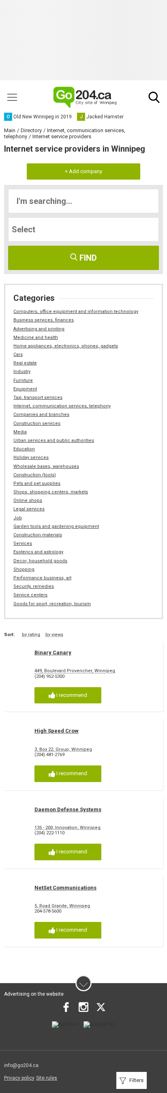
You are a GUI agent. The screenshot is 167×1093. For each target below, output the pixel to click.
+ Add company (83, 171)
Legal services (29, 509)
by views (54, 634)
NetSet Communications (65, 888)
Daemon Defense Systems (67, 809)
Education (24, 449)
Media (20, 432)
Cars (18, 354)
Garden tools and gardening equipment (56, 526)
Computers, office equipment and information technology (75, 311)
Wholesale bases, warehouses (46, 466)
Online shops (27, 500)
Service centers (30, 595)
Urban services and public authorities (53, 440)
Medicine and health (35, 337)
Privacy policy (19, 1078)
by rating (31, 634)
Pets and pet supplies (36, 483)
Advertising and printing (38, 329)
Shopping (23, 569)
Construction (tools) (34, 475)
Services (22, 543)
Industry (21, 371)
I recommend (71, 695)
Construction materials (37, 535)
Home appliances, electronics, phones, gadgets (65, 346)
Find (87, 258)
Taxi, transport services (37, 397)
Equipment (25, 389)
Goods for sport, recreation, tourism (52, 604)
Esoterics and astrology (38, 552)
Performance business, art (42, 578)
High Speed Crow (56, 731)
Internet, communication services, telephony (62, 406)
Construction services (36, 423)
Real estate (25, 363)
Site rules (46, 1078)
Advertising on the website (34, 994)
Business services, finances (43, 320)
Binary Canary (52, 652)
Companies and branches (41, 414)
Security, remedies (33, 586)
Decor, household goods (40, 561)
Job (17, 518)
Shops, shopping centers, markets (50, 492)
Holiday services (31, 457)
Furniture (23, 380)
